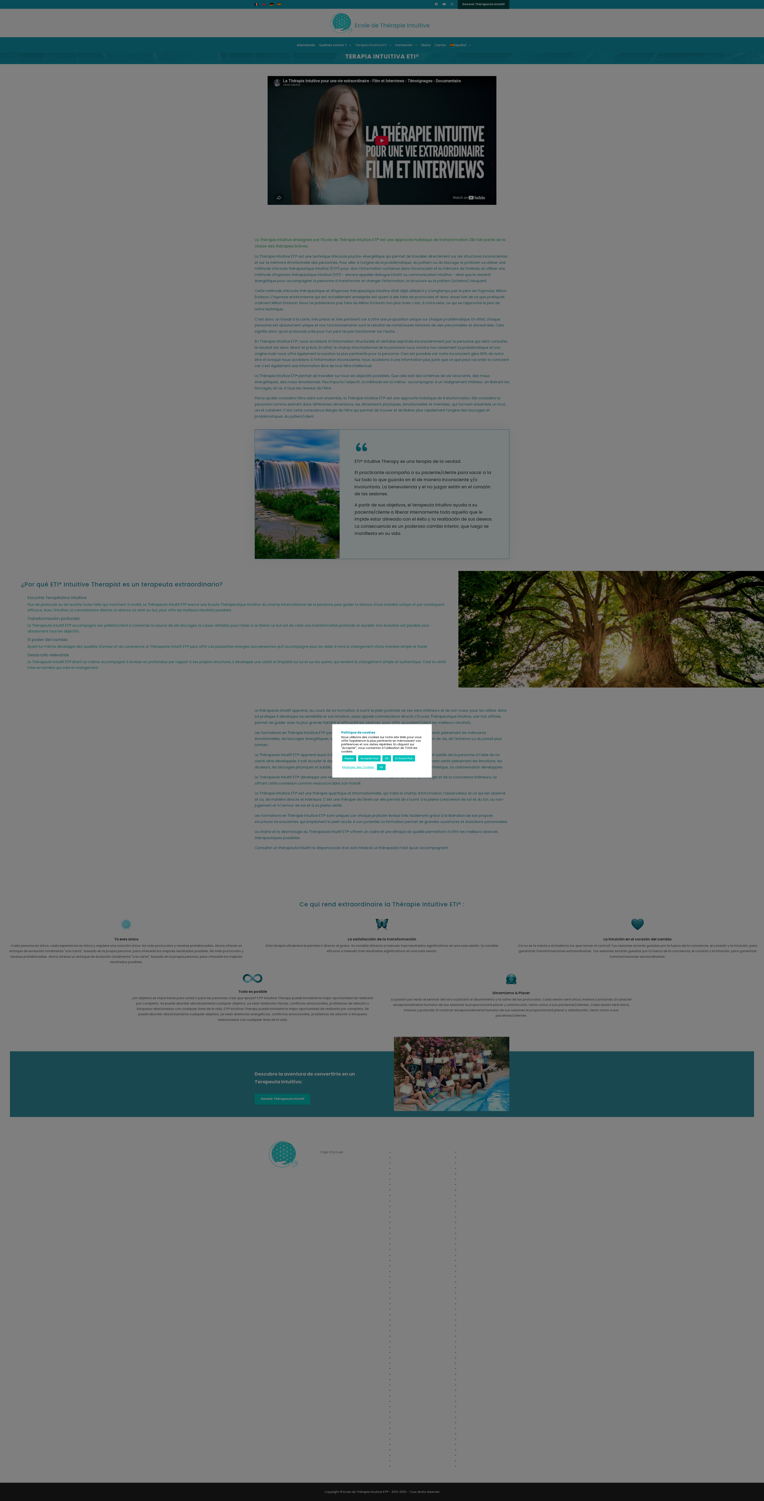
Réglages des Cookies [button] (358, 767)
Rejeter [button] (349, 758)
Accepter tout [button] (369, 758)
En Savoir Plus (404, 758)
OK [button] (387, 758)
